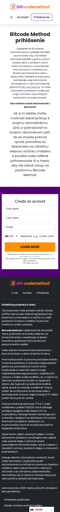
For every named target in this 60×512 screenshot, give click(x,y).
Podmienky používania (17, 499)
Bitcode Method (31, 87)
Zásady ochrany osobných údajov (23, 505)
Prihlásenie (42, 17)
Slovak (39, 509)
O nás (14, 293)
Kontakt (23, 17)
